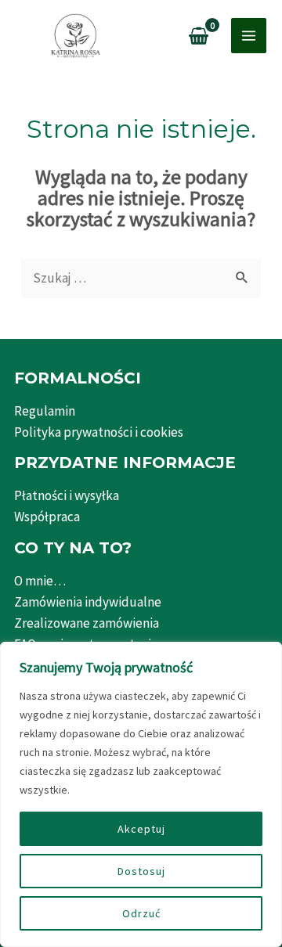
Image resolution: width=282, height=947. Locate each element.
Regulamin (44, 410)
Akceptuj (141, 829)
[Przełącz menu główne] (248, 35)
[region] (141, 794)
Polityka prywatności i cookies (98, 432)
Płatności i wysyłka (66, 495)
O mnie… (40, 580)
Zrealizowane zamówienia (86, 623)
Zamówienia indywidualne (87, 601)
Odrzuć (141, 913)
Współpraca (47, 516)
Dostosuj (141, 871)
